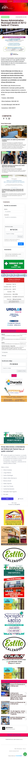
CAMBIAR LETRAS (21, 371)
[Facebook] (19, 1)
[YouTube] (26, 1)
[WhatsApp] (14, 1)
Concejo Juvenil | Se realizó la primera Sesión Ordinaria (13, 140)
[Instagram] (21, 1)
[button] (6, 1)
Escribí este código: (9, 226)
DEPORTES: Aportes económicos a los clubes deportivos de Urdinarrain (13, 166)
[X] (17, 1)
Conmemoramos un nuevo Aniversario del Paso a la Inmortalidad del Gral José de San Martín (13, 191)
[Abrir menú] (2, 13)
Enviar (20, 244)
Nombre (5, 209)
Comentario (6, 214)
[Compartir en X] (6, 118)
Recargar (20, 236)
